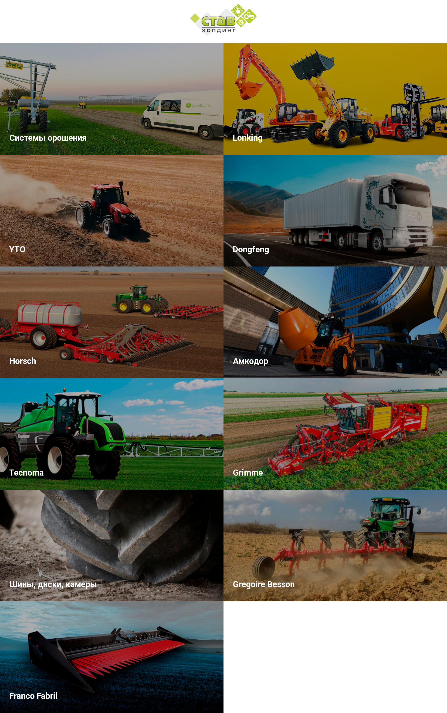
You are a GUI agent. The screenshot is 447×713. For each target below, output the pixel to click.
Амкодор (250, 361)
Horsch (22, 361)
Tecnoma (26, 473)
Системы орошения (48, 138)
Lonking (248, 138)
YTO (17, 249)
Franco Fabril (33, 696)
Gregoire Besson (264, 584)
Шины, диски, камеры (53, 584)
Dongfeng (251, 249)
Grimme (248, 473)
